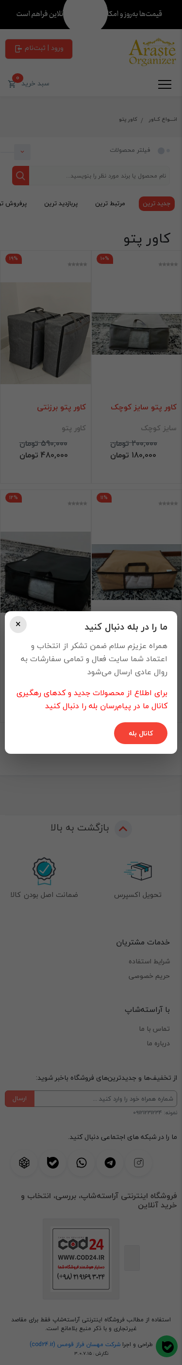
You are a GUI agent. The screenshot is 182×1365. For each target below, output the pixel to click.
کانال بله (141, 733)
